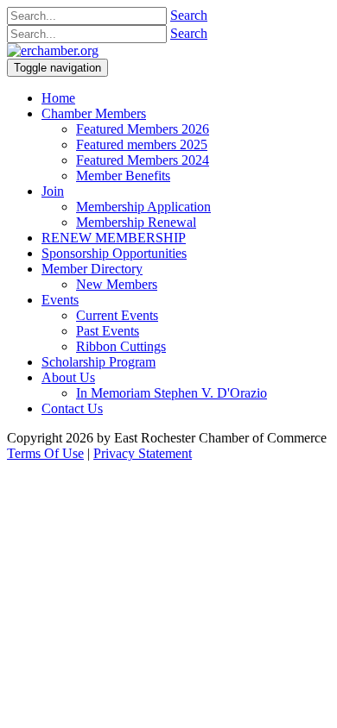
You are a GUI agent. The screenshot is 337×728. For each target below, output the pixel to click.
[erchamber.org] (53, 50)
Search (188, 15)
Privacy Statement (142, 453)
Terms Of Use (45, 453)
